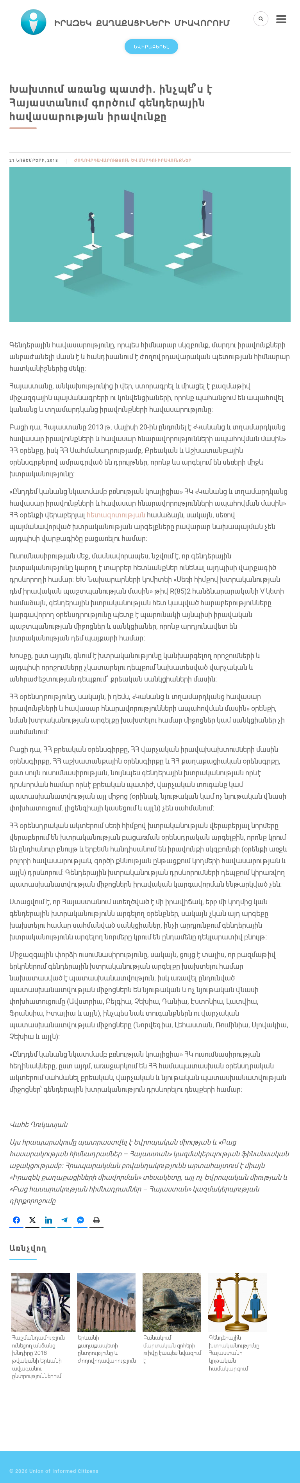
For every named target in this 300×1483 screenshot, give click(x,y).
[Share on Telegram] (64, 1220)
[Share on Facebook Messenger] (80, 1220)
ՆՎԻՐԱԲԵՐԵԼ (151, 46)
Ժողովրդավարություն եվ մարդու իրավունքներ (133, 160)
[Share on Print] (96, 1220)
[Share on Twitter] (32, 1220)
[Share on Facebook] (16, 1220)
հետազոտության (116, 514)
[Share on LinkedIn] (48, 1220)
